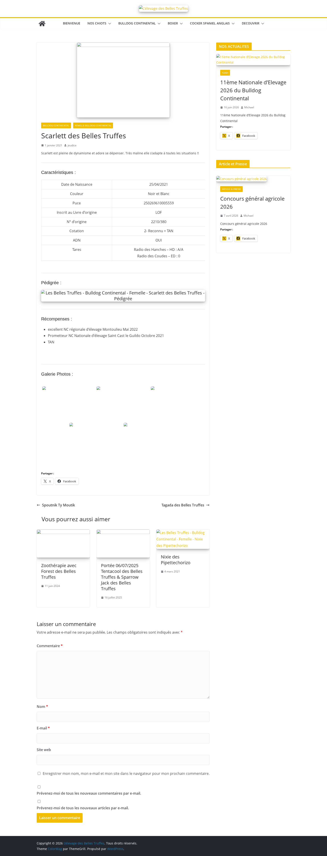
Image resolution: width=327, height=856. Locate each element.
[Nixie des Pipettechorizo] (183, 532)
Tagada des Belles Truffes (182, 505)
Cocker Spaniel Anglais (210, 23)
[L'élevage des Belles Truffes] (42, 23)
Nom (42, 706)
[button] (108, 23)
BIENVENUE (71, 23)
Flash (225, 72)
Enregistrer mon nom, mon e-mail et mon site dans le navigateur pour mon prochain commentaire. (126, 773)
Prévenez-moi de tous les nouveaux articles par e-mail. (83, 808)
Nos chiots (96, 23)
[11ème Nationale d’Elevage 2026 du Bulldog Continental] (253, 60)
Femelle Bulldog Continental (93, 125)
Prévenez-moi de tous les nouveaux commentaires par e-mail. (89, 793)
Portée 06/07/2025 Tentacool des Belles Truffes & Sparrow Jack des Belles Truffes (122, 577)
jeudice (72, 145)
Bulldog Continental (137, 23)
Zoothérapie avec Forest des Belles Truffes (59, 571)
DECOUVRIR (250, 23)
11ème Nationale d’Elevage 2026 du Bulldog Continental (253, 90)
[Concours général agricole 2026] (253, 179)
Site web (44, 749)
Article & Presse (231, 189)
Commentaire (50, 645)
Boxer (173, 23)
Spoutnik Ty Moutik (58, 505)
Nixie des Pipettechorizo (175, 560)
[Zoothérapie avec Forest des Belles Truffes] (63, 532)
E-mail (43, 728)
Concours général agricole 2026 (252, 202)
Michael (249, 107)
